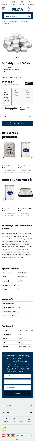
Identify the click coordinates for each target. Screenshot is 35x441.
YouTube (21, 421)
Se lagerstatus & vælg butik (11, 108)
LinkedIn (29, 421)
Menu (4, 11)
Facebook (6, 421)
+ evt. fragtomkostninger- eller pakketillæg (10, 84)
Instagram (14, 421)
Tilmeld (17, 394)
